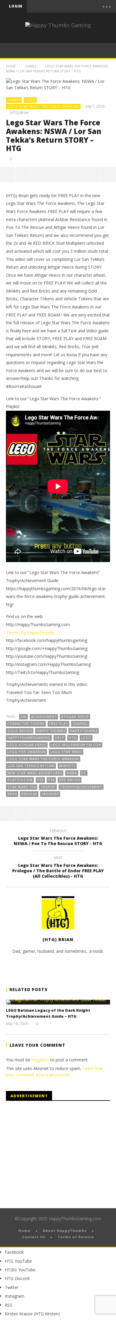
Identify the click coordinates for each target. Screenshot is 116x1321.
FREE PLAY (58, 723)
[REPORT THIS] (22, 174)
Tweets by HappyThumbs (30, 632)
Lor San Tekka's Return (31, 765)
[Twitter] (74, 6)
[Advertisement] (56, 1155)
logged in (40, 1060)
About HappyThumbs (65, 1230)
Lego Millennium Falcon (76, 744)
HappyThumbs (84, 730)
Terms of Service (76, 1237)
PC (83, 773)
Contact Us (34, 1237)
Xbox (12, 794)
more (107, 174)
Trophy (48, 787)
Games (30, 66)
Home (11, 66)
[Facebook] (49, 6)
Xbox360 (29, 794)
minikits (67, 765)
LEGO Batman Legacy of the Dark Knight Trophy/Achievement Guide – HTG (48, 1013)
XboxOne (50, 794)
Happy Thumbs (51, 730)
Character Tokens (26, 723)
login (15, 6)
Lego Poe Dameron (26, 751)
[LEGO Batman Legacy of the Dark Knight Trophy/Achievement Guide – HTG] (58, 1002)
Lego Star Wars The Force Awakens (43, 106)
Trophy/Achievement (81, 787)
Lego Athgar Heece (26, 744)
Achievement (44, 716)
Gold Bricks (19, 730)
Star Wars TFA (21, 787)
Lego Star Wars (66, 751)
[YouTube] (62, 6)
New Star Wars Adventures (34, 773)
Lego (86, 737)
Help (59, 737)
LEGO (31, 100)
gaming (80, 723)
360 (24, 716)
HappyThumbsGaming (29, 737)
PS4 (51, 779)
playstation (20, 779)
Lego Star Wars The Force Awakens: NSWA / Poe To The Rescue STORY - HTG (58, 838)
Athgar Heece (75, 716)
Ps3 (40, 779)
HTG (73, 737)
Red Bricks (69, 779)
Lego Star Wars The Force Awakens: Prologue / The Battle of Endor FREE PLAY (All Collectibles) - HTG (58, 868)
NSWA (72, 773)
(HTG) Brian (19, 112)
